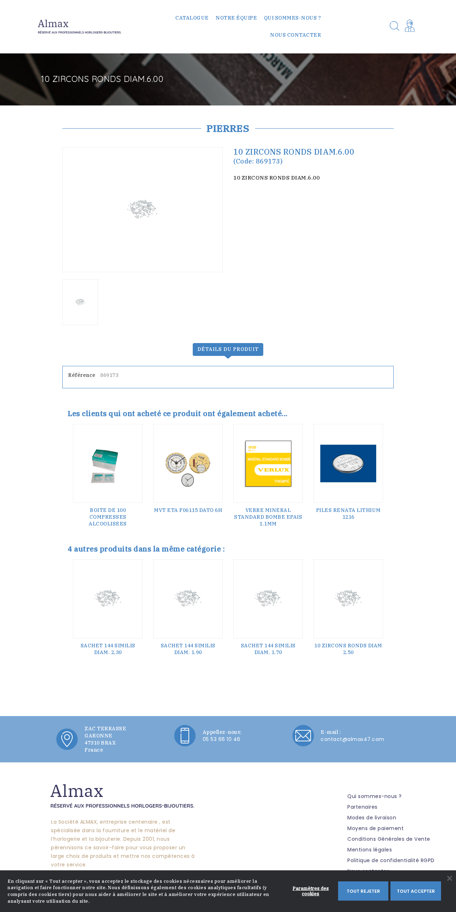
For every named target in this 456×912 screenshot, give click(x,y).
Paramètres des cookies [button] (310, 890)
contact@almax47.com (352, 739)
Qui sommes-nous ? (292, 18)
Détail (107, 526)
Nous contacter (295, 35)
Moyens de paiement (375, 828)
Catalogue (192, 18)
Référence (81, 375)
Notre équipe (236, 18)
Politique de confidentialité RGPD (391, 860)
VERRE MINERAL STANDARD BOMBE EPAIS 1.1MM (268, 517)
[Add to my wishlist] (135, 444)
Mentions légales (369, 849)
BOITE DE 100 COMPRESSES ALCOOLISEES (108, 517)
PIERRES (228, 128)
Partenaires (362, 806)
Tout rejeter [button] (363, 891)
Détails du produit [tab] (228, 349)
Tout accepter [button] (416, 891)
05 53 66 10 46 (221, 739)
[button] (411, 27)
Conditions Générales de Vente (388, 839)
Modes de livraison (371, 817)
